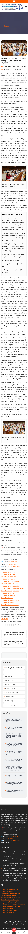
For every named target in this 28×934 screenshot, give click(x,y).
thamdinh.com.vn (13, 836)
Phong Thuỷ (8, 688)
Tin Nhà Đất (8, 696)
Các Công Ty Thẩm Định (12, 668)
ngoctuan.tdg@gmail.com (14, 566)
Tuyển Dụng (8, 705)
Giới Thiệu (8, 680)
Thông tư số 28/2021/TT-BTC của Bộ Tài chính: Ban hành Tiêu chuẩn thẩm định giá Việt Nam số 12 (14, 854)
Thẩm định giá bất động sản (9, 572)
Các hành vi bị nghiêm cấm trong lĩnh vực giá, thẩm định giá (14, 860)
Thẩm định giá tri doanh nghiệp (10, 581)
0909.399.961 (11, 564)
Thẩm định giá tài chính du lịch (9, 602)
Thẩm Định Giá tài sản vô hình (9, 583)
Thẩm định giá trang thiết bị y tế (10, 590)
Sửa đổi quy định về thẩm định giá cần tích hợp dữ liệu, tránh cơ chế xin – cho (14, 874)
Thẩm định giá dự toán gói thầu (10, 586)
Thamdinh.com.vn (13, 561)
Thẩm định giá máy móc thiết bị (10, 576)
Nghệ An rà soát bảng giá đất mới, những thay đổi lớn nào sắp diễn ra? (14, 879)
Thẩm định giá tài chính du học (9, 605)
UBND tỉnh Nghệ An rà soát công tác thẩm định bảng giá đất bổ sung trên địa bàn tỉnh (14, 869)
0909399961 (4, 619)
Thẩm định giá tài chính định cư (10, 600)
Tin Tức (24, 66)
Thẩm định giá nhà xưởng (8, 595)
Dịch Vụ (7, 672)
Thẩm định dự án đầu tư (8, 579)
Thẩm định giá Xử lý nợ (7, 593)
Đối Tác (7, 676)
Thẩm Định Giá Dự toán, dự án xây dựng (12, 588)
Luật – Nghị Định (10, 684)
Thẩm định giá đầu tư (7, 598)
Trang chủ (6, 26)
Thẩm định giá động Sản (8, 574)
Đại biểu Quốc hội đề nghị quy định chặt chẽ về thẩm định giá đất (14, 864)
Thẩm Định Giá (9, 692)
